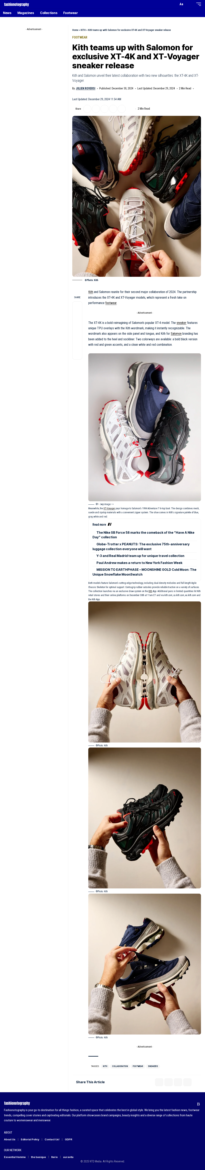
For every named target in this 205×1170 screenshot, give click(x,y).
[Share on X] (87, 109)
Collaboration (120, 1066)
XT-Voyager (109, 508)
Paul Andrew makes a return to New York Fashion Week (139, 563)
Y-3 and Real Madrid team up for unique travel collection (140, 556)
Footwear (79, 37)
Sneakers (153, 1066)
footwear (111, 303)
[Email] (104, 109)
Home (75, 29)
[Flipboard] (191, 1104)
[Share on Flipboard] (96, 109)
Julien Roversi (85, 88)
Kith (90, 292)
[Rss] (198, 1104)
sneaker (181, 323)
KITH (83, 29)
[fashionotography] (16, 4)
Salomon (176, 333)
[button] (175, 4)
